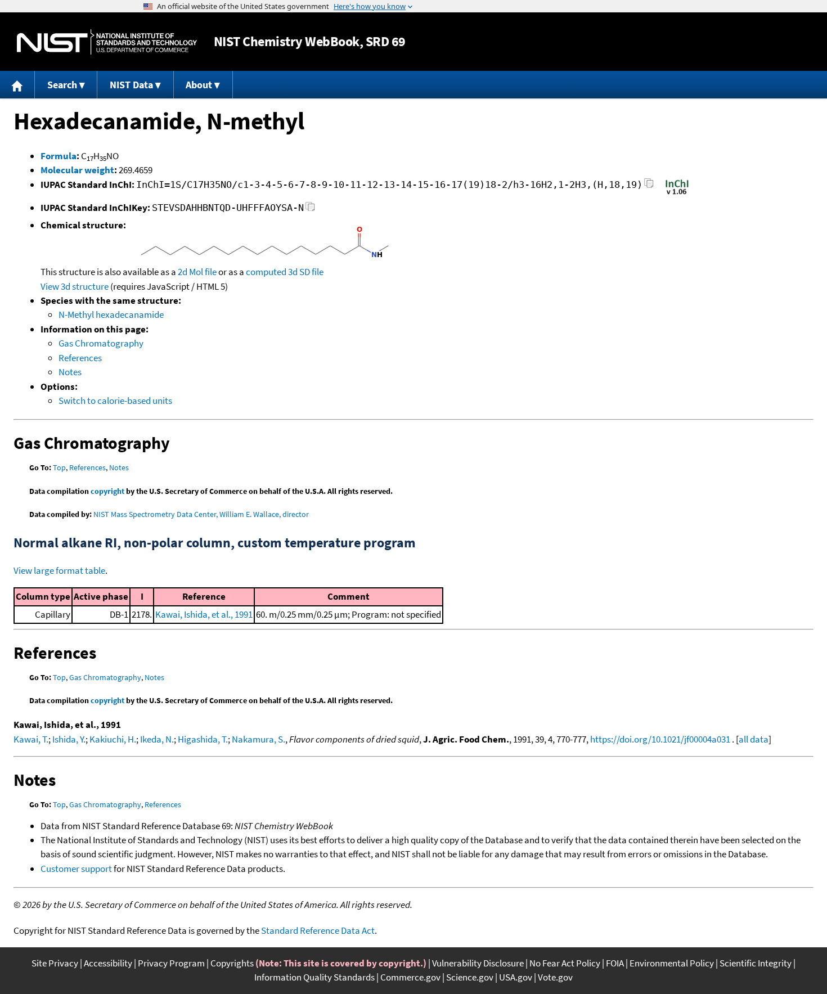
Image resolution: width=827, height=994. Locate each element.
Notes (70, 372)
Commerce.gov (410, 977)
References (80, 358)
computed (266, 272)
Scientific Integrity (756, 963)
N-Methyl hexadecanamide (111, 314)
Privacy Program (171, 963)
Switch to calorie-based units (115, 400)
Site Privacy (55, 963)
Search (62, 84)
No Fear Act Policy (564, 963)
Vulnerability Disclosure (478, 963)
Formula (59, 156)
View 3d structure (75, 286)
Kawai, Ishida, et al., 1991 (204, 614)
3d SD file (305, 272)
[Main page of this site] (17, 84)
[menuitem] (17, 84)
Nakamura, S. (258, 739)
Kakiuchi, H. (112, 739)
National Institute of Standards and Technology (107, 42)
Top (59, 467)
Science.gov (469, 977)
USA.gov (515, 977)
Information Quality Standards (314, 977)
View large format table (59, 570)
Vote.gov (555, 977)
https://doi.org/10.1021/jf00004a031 (660, 739)
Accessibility (108, 963)
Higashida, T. (203, 739)
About (199, 84)
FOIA (615, 963)
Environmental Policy (672, 963)
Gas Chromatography (101, 343)
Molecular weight (77, 170)
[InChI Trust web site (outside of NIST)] (677, 193)
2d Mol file (197, 272)
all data (753, 739)
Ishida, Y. (69, 739)
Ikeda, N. (157, 739)
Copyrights (232, 963)
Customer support (76, 868)
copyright (107, 491)
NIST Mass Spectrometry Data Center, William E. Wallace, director (201, 514)
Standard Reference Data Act (318, 930)
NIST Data (131, 84)
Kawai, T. (31, 739)
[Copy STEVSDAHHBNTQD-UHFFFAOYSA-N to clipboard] (310, 209)
